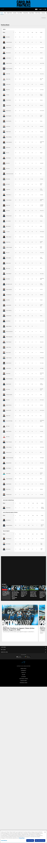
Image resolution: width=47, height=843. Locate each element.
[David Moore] (4, 321)
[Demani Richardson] (4, 379)
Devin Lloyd (8, 268)
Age (32, 32)
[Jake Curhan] (4, 84)
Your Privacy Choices (23, 678)
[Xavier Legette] (4, 258)
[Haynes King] (4, 242)
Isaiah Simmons (8, 405)
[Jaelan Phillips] (4, 347)
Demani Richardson (9, 378)
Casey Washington (9, 478)
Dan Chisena (8, 543)
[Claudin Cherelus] (4, 63)
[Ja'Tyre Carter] (4, 58)
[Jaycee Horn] (4, 189)
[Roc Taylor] (4, 426)
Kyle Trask (7, 436)
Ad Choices (23, 676)
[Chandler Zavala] (4, 494)
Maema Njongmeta (9, 336)
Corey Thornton (8, 431)
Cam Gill (7, 152)
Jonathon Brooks (9, 42)
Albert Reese (8, 373)
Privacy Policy (23, 668)
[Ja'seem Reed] (4, 368)
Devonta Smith (8, 410)
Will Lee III (7, 252)
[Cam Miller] (4, 300)
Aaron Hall (7, 168)
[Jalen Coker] (4, 74)
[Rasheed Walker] (4, 463)
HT (23, 32)
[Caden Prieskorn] (4, 358)
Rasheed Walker (8, 462)
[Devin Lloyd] (4, 268)
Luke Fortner (8, 126)
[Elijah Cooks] (4, 79)
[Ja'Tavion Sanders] (4, 394)
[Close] (45, 832)
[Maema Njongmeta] (4, 337)
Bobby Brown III (8, 47)
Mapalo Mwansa (8, 326)
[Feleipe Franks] (4, 132)
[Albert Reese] (4, 373)
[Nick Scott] (4, 400)
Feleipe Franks (8, 131)
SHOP (40, 9)
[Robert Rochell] (4, 384)
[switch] (36, 9)
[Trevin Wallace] (4, 468)
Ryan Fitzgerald (8, 115)
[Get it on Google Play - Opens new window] (27, 657)
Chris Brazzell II (8, 538)
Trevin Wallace (8, 468)
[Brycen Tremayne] (4, 442)
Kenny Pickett (8, 352)
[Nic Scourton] (4, 549)
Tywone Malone (8, 273)
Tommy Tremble (8, 447)
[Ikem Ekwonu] (4, 520)
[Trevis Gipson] (4, 158)
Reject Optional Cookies (40, 840)
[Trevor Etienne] (4, 100)
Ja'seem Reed (8, 368)
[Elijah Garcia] (4, 147)
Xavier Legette (8, 257)
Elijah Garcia (8, 147)
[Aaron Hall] (4, 168)
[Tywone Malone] (4, 274)
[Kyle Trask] (4, 437)
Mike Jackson (8, 226)
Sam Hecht (8, 184)
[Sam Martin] (4, 279)
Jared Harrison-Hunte (9, 173)
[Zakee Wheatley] (4, 484)
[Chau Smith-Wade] (4, 421)
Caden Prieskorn (9, 357)
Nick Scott (7, 399)
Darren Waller (8, 473)
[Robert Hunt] (4, 205)
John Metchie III (8, 294)
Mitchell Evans (8, 110)
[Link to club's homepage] (2, 9)
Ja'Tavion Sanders (9, 394)
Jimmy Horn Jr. (8, 194)
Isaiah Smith (8, 415)
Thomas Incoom (9, 215)
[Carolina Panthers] (23, 662)
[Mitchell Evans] (4, 111)
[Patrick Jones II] (4, 237)
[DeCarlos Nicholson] (4, 331)
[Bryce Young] (4, 489)
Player (4, 32)
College (41, 32)
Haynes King (8, 242)
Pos (20, 32)
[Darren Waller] (4, 473)
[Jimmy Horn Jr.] (4, 195)
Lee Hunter (8, 210)
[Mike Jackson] (4, 226)
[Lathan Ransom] (4, 363)
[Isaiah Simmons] (4, 405)
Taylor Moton (8, 507)
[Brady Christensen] (4, 68)
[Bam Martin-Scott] (4, 284)
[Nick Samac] (4, 389)
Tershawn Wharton (9, 525)
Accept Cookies (30, 840)
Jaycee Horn (8, 189)
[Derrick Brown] (4, 53)
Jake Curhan (8, 84)
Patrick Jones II (8, 236)
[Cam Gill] (4, 153)
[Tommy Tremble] (4, 447)
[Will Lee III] (4, 252)
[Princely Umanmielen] (4, 458)
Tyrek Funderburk (9, 142)
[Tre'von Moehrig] (4, 310)
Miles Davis (8, 89)
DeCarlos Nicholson (9, 331)
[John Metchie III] (4, 295)
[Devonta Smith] (4, 410)
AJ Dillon (7, 94)
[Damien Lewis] (4, 263)
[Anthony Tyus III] (4, 452)
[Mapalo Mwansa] (4, 326)
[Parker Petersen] (4, 342)
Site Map (23, 674)
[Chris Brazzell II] (4, 539)
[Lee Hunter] (4, 210)
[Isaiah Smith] (4, 416)
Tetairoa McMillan (9, 289)
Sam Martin (8, 278)
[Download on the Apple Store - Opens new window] (19, 657)
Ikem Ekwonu (8, 520)
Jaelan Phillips (8, 347)
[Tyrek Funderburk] (4, 142)
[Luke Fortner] (4, 126)
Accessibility (23, 670)
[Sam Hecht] (4, 184)
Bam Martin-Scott (9, 284)
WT (28, 32)
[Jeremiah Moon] (4, 316)
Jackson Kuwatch (9, 247)
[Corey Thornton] (4, 431)
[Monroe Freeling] (4, 137)
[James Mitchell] (4, 305)
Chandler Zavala (8, 494)
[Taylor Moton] (4, 508)
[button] (6, 592)
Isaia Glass (8, 163)
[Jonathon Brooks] (4, 42)
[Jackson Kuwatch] (4, 247)
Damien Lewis (8, 263)
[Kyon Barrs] (4, 37)
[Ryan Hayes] (4, 179)
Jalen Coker (8, 73)
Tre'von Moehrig (8, 310)
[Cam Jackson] (4, 221)
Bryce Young (8, 489)
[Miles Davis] (4, 89)
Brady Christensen (9, 68)
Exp (36, 32)
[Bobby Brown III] (4, 47)
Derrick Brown (8, 52)
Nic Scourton (8, 549)
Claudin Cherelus (9, 63)
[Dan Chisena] (4, 544)
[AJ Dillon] (4, 95)
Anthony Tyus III (8, 452)
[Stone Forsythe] (4, 121)
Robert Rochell (8, 384)
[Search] (43, 9)
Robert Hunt (8, 205)
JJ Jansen (8, 231)
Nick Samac (8, 389)
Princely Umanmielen (9, 457)
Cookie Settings (23, 680)
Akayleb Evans (8, 105)
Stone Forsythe (8, 121)
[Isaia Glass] (4, 163)
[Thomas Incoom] (4, 216)
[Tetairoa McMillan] (4, 289)
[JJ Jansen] (4, 231)
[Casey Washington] (4, 479)
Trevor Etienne (8, 100)
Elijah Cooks (8, 79)
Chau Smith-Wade (9, 420)
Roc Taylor (8, 426)
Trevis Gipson (8, 157)
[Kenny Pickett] (4, 352)
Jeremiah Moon (8, 315)
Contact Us (23, 672)
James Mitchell (8, 305)
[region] (23, 836)
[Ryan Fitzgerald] (4, 116)
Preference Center (23, 682)
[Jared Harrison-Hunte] (4, 174)
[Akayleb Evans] (4, 105)
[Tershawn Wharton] (4, 525)
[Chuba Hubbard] (4, 200)
